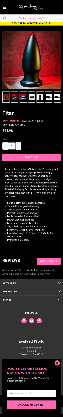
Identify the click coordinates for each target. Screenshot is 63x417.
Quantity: (7, 139)
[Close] (57, 363)
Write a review (49, 261)
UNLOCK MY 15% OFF (31, 405)
